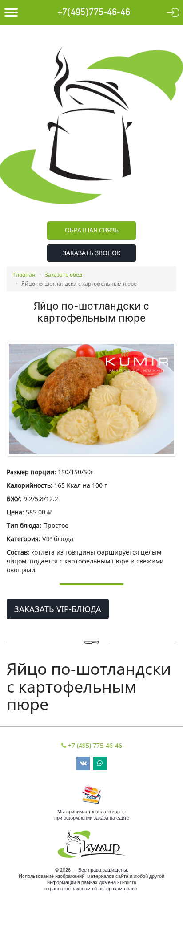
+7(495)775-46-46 (93, 12)
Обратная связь (92, 230)
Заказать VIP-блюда (57, 609)
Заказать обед (63, 274)
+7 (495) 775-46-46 (95, 745)
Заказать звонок (92, 253)
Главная (24, 274)
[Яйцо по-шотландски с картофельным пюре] (91, 399)
